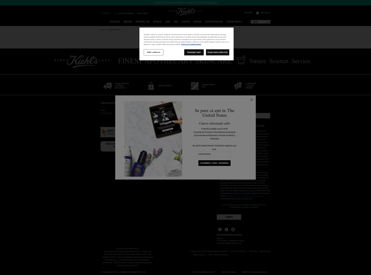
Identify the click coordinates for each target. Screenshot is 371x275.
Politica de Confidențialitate (191, 44)
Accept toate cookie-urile (218, 52)
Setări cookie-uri (153, 52)
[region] (186, 44)
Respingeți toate (194, 52)
